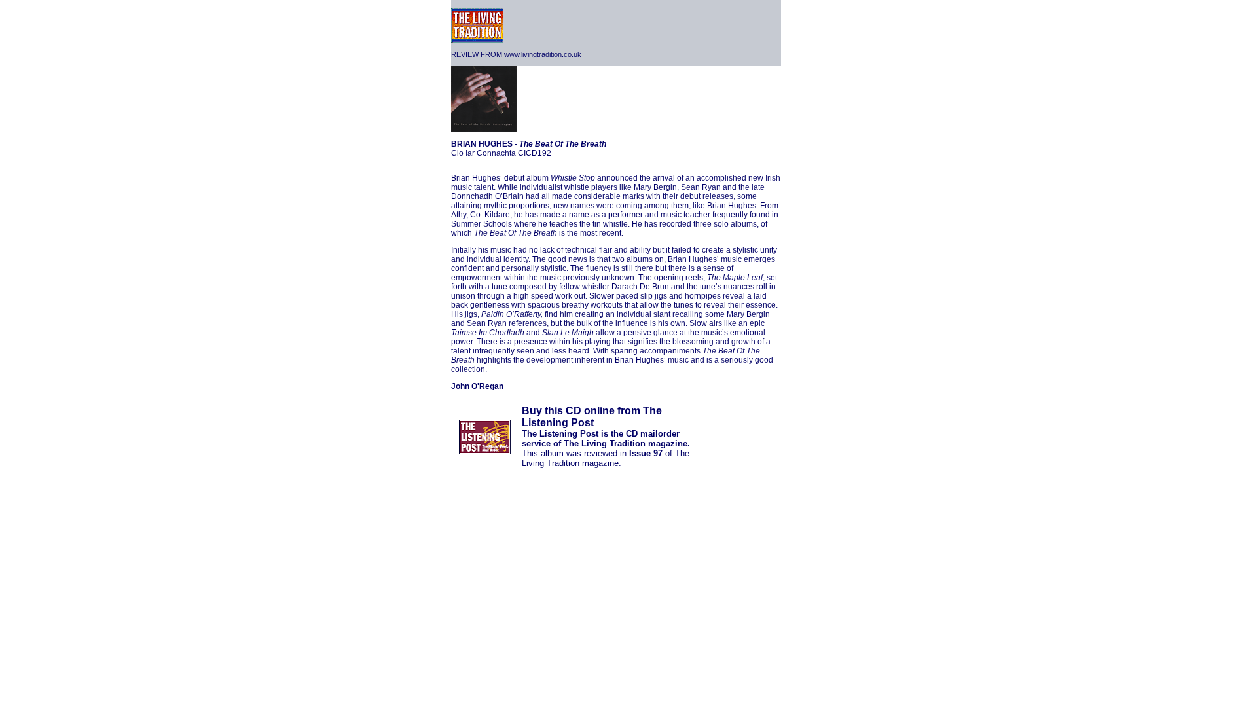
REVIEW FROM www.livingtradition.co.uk (516, 54)
